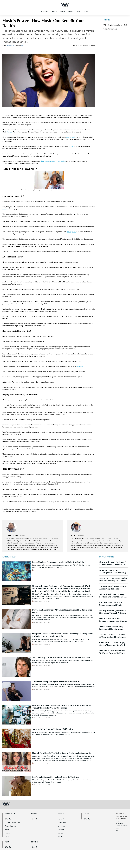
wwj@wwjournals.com (122, 820)
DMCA (117, 830)
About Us (118, 828)
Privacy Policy (119, 823)
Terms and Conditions (121, 825)
